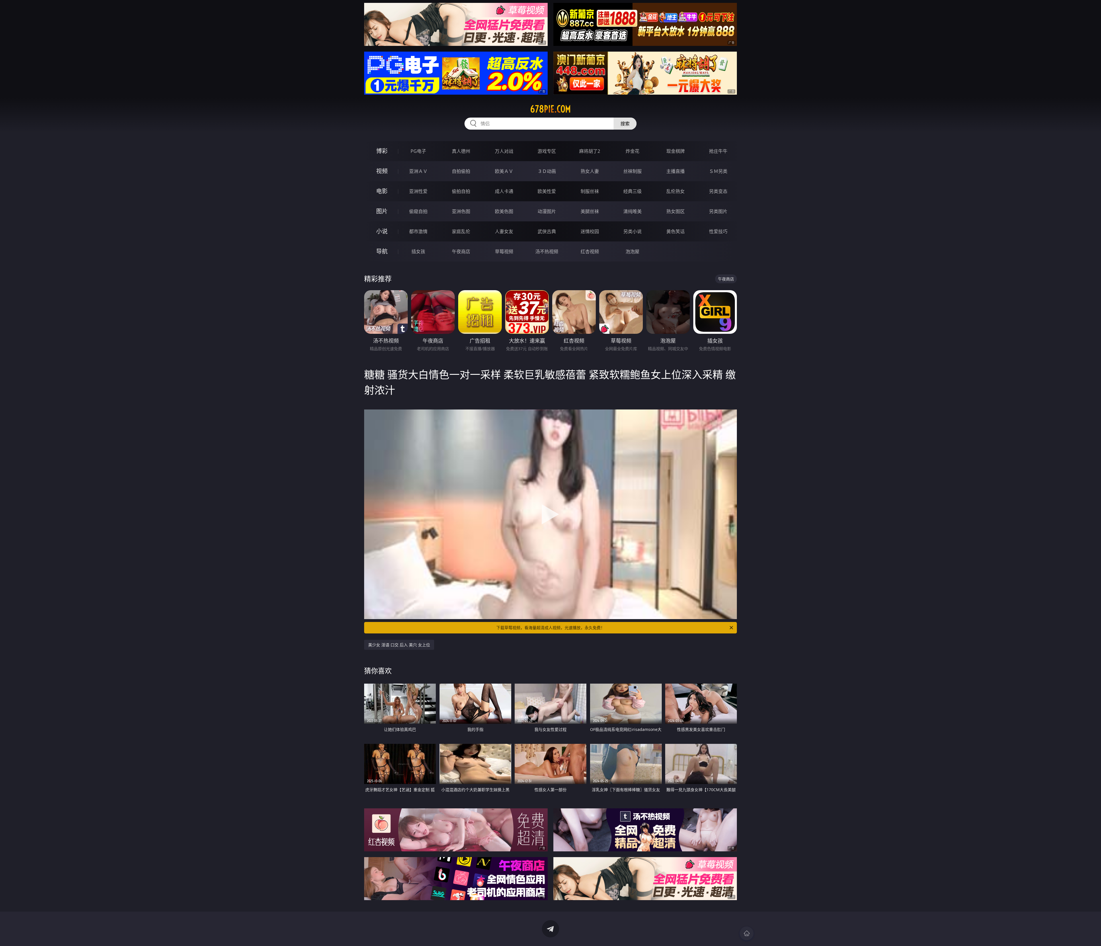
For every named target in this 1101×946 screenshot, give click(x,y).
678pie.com (550, 109)
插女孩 (418, 251)
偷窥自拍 (418, 211)
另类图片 (718, 211)
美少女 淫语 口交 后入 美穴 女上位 (399, 644)
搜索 (625, 123)
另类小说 (632, 231)
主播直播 (675, 171)
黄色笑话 (675, 231)
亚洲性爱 (418, 191)
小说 (382, 231)
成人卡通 (504, 191)
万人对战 (504, 151)
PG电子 (418, 151)
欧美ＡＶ (504, 171)
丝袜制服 (632, 171)
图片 (382, 211)
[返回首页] (746, 933)
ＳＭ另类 (718, 171)
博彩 (382, 151)
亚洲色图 (461, 211)
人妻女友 (504, 231)
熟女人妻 (590, 171)
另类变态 (718, 191)
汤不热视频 (546, 251)
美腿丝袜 (590, 211)
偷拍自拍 (461, 191)
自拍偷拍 (461, 171)
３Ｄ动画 (547, 171)
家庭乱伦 (461, 231)
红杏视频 (590, 251)
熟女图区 (675, 211)
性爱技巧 (718, 231)
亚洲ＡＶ (418, 171)
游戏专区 (547, 151)
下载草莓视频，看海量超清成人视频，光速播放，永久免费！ (550, 627)
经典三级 (632, 191)
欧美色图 (504, 211)
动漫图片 (547, 211)
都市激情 (418, 231)
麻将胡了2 (589, 151)
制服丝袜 (590, 191)
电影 (382, 191)
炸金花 (632, 151)
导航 (382, 251)
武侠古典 (547, 231)
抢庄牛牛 (718, 151)
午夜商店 (461, 251)
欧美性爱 (547, 191)
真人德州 (461, 151)
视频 (382, 171)
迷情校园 (590, 231)
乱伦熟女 (675, 191)
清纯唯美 (632, 211)
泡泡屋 (632, 251)
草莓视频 (504, 251)
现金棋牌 (675, 151)
